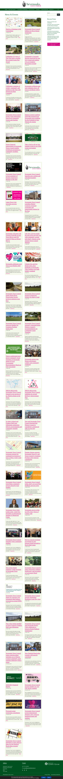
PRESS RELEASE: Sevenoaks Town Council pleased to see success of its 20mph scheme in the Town (13, 394)
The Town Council (11, 9)
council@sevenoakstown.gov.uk (29, 768)
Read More (36, 41)
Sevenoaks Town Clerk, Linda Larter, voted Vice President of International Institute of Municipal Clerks (13, 513)
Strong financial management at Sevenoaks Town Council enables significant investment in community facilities (13, 148)
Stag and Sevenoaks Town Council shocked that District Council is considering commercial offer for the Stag (32, 425)
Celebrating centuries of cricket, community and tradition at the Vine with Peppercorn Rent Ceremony (13, 89)
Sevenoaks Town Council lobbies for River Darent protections (32, 30)
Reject (49, 777)
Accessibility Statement (55, 774)
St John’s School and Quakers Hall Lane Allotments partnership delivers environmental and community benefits (14, 425)
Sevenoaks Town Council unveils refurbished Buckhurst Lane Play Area (32, 597)
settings (37, 777)
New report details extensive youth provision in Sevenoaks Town (13, 569)
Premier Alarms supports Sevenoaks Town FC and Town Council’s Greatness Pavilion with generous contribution (33, 455)
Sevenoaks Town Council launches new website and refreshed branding (32, 175)
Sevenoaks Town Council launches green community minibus (14, 541)
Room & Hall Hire (44, 9)
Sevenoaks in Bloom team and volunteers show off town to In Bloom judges (32, 87)
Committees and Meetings (22, 9)
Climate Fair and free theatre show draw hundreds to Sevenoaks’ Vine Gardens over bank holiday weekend (32, 267)
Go (58, 14)
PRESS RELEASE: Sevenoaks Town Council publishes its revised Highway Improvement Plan (32, 394)
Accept (43, 777)
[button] (58, 9)
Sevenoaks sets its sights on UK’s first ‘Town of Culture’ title (32, 511)
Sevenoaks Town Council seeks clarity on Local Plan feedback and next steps (33, 483)
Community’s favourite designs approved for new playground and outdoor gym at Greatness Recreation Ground (32, 60)
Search (48, 12)
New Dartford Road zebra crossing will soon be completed (32, 655)
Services (37, 9)
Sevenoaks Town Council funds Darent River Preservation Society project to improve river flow (13, 297)
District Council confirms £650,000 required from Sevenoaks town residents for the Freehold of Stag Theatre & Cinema (32, 118)
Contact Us (51, 9)
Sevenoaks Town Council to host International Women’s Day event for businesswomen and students (32, 714)
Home (6, 9)
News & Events (31, 9)
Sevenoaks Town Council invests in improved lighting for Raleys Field (32, 295)
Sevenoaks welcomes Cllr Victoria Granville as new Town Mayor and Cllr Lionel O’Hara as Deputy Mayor (13, 237)
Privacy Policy (47, 774)
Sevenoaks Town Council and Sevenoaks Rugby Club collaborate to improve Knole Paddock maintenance (32, 627)
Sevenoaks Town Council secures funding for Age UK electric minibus (32, 686)
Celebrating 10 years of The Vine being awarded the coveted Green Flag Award (53, 28)
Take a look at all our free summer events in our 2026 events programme (33, 146)
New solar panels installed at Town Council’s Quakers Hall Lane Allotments (14, 625)
